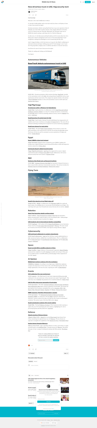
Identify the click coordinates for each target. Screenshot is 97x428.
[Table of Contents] (1, 214)
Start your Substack (45, 422)
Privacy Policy (57, 405)
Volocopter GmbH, (55, 203)
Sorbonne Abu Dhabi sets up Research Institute (42, 161)
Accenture (57, 288)
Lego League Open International (45, 226)
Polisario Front (42, 327)
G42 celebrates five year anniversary (39, 274)
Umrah (54, 122)
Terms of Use (54, 404)
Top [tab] (29, 375)
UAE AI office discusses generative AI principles (42, 282)
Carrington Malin (34, 11)
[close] (59, 385)
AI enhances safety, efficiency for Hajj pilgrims (42, 108)
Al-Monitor (35, 241)
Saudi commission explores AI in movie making (42, 303)
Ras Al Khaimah (33, 99)
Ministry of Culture (45, 305)
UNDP (50, 296)
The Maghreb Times (63, 321)
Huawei (30, 290)
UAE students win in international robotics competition (44, 222)
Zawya (51, 219)
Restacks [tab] (35, 361)
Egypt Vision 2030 (44, 153)
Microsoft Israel (36, 240)
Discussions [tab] (37, 375)
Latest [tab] (32, 375)
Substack (43, 425)
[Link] (26, 60)
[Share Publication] (83, 2)
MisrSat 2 (48, 252)
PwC (50, 264)
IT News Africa (42, 146)
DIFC (61, 288)
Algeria (42, 317)
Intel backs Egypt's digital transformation (40, 149)
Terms (52, 420)
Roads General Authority (47, 128)
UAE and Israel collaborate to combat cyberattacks (43, 234)
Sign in (93, 2)
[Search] (81, 2)
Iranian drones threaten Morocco (38, 323)
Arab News (34, 115)
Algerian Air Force (54, 321)
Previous (32, 353)
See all (30, 403)
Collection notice (57, 420)
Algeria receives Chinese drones (37, 315)
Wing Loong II (53, 317)
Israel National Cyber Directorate (50, 240)
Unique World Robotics (54, 224)
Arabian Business (36, 134)
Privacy (48, 420)
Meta (33, 290)
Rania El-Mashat (64, 250)
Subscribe (88, 2)
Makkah (64, 113)
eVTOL (39, 205)
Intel (45, 151)
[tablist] (33, 361)
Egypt (39, 142)
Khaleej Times (65, 280)
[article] (48, 381)
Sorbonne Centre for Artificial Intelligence (38, 166)
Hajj (33, 113)
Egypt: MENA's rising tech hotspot (38, 140)
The (63, 329)
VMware (53, 290)
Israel (44, 236)
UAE (45, 96)
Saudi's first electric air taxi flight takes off (40, 201)
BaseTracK (60, 94)
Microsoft (37, 290)
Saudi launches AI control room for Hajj (39, 118)
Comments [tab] (31, 361)
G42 (66, 276)
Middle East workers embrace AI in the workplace (42, 262)
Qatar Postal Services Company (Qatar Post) (47, 215)
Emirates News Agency (33, 101)
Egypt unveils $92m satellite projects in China (42, 248)
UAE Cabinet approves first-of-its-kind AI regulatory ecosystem (41, 379)
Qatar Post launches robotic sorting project (41, 213)
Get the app (54, 422)
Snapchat (47, 290)
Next (65, 353)
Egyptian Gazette (50, 154)
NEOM (38, 203)
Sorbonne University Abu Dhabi (42, 163)
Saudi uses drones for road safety (38, 126)
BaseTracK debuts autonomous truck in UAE (47, 63)
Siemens (42, 290)
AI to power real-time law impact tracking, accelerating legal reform (41, 381)
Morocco (57, 226)
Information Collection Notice (48, 405)
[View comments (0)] (33, 15)
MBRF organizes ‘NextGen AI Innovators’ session (42, 292)
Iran (41, 326)
